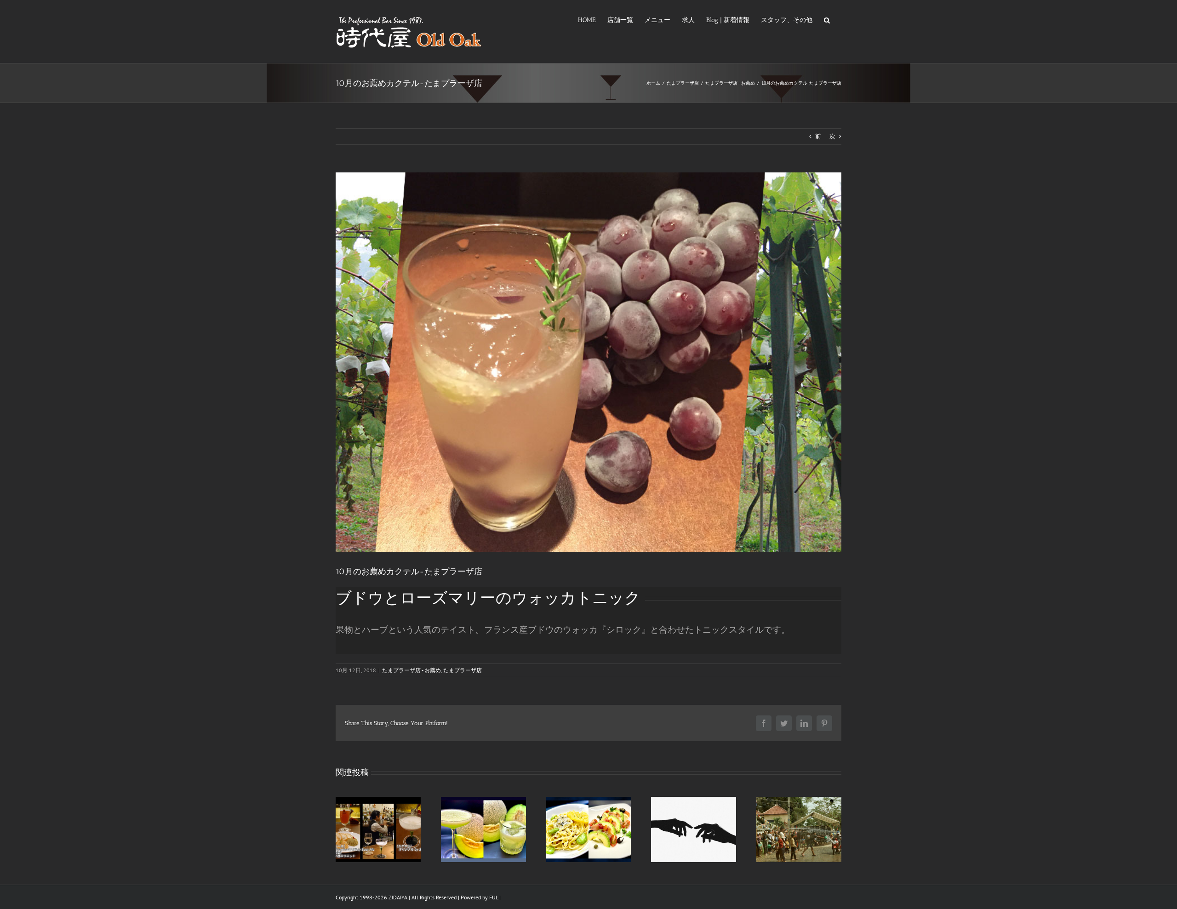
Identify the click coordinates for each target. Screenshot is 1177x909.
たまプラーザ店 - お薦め (411, 670)
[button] (827, 19)
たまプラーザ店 (462, 670)
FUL (493, 897)
